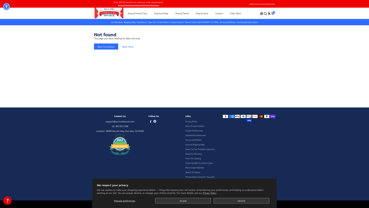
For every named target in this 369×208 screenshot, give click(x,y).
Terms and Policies (227, 22)
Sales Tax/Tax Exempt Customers (200, 149)
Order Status (235, 13)
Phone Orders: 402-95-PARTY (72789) (201, 22)
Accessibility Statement (195, 135)
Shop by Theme (182, 13)
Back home (128, 46)
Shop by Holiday (161, 13)
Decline (241, 200)
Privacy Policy (209, 192)
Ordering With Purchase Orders (199, 162)
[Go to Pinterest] (154, 121)
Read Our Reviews (193, 153)
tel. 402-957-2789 (120, 126)
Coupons (219, 13)
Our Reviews (117, 22)
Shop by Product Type (137, 13)
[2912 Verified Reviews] (120, 155)
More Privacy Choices (194, 126)
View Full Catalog (193, 158)
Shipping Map (130, 22)
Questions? (142, 22)
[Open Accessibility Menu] (269, 13)
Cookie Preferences (194, 130)
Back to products (106, 46)
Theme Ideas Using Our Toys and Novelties (199, 178)
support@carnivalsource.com (120, 121)
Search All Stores (192, 172)
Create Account (177, 22)
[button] (7, 200)
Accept (183, 200)
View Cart (152, 22)
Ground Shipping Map (194, 144)
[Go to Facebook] (150, 121)
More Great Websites (194, 167)
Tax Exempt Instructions (247, 22)
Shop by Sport (202, 13)
